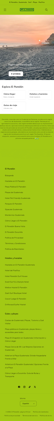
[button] (5, 10)
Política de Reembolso (14, 249)
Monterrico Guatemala (14, 215)
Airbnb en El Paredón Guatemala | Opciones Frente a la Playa (27, 366)
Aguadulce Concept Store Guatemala (21, 152)
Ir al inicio (15, 74)
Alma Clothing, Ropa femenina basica (37, 153)
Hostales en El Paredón (15, 181)
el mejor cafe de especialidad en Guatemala (35, 155)
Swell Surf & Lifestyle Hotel (17, 282)
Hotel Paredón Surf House (16, 276)
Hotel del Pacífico (12, 270)
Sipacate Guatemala (13, 209)
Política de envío (46, 415)
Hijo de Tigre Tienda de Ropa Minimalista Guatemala (21, 149)
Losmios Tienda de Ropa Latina (40, 149)
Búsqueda (9, 175)
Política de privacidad (12, 415)
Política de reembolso (40, 412)
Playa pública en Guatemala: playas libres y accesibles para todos (23, 330)
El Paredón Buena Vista (15, 226)
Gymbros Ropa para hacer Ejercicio (38, 151)
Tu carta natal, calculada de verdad (33, 156)
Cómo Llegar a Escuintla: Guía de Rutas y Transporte (22, 375)
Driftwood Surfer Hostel (15, 304)
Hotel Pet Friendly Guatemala (17, 198)
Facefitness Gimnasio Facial (37, 152)
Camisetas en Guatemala (47, 156)
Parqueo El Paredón (13, 204)
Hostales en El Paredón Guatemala (20, 265)
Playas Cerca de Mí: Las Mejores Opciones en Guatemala (24, 348)
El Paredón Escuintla (14, 232)
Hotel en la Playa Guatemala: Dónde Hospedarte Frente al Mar (25, 357)
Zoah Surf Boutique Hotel (16, 293)
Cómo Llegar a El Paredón (16, 221)
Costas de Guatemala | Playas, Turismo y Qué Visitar (24, 322)
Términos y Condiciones (15, 243)
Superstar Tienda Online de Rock (18, 155)
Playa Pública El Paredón (15, 187)
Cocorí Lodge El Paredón (15, 299)
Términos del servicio (30, 415)
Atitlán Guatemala (4, 149)
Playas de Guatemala (14, 192)
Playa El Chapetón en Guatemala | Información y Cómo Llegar (25, 339)
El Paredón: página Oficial (21, 412)
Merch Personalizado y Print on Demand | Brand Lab (12, 156)
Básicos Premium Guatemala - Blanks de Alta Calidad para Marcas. (27, 157)
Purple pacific (49, 155)
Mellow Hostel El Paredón (16, 287)
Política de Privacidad (14, 238)
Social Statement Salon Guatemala (20, 153)
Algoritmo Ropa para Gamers (22, 151)
